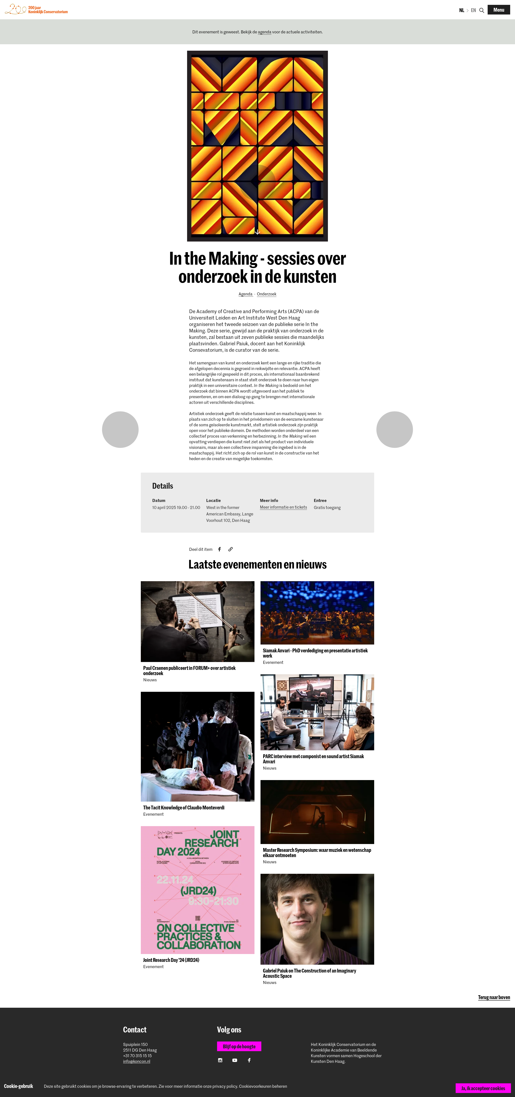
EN (473, 10)
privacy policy (224, 1086)
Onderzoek (266, 293)
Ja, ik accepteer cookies (483, 1088)
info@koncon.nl (136, 1061)
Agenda (246, 293)
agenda (264, 31)
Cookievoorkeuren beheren (263, 1086)
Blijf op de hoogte (239, 1046)
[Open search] (481, 9)
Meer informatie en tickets (283, 507)
